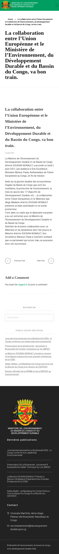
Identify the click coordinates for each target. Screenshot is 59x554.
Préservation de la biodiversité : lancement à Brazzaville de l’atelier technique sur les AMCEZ (28, 466)
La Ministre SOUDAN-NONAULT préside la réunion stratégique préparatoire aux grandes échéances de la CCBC (28, 356)
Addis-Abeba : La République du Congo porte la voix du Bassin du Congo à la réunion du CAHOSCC (28, 493)
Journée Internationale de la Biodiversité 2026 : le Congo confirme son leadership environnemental (29, 452)
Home (10, 19)
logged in (23, 284)
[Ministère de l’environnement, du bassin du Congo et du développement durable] (20, 5)
